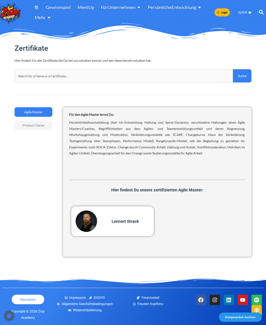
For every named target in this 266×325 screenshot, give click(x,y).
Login (224, 12)
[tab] (33, 112)
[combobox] (124, 75)
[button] (9, 316)
